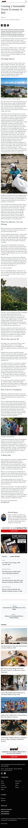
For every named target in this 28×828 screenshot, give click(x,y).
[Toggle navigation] (26, 1)
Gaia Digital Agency (12, 820)
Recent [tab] (4, 556)
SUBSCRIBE (14, 756)
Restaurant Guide (6, 569)
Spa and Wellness (6, 587)
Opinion (3, 17)
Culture (2, 789)
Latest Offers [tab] (15, 556)
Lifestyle (17, 783)
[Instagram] (2, 773)
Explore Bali (3, 787)
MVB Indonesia (5, 813)
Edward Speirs (15, 19)
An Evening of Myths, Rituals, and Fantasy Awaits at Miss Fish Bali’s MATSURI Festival (14, 739)
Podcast (17, 787)
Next (14, 614)
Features (3, 785)
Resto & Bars (18, 781)
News (3, 560)
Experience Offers (6, 578)
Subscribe (3, 800)
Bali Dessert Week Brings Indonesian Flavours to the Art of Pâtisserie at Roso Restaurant (13, 670)
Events (2, 783)
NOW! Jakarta (5, 811)
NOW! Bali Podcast (6, 809)
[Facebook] (5, 773)
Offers (16, 785)
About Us (3, 798)
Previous (14, 606)
